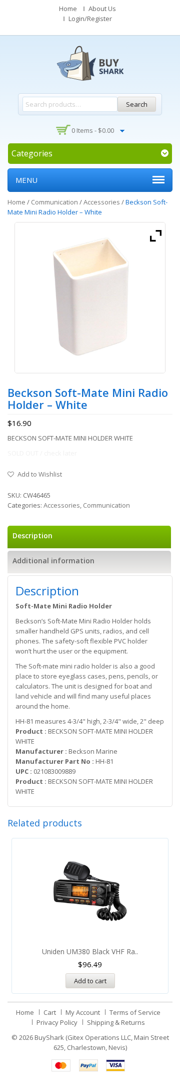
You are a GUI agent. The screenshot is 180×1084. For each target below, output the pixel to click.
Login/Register (90, 18)
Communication (54, 201)
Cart (50, 1012)
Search (137, 104)
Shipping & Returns (116, 1022)
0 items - (93, 130)
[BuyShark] (90, 63)
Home (68, 8)
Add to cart (90, 980)
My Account (83, 1012)
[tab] (89, 537)
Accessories (102, 201)
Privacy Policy (57, 1022)
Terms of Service (135, 1012)
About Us (102, 8)
